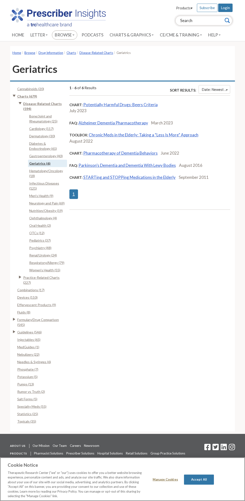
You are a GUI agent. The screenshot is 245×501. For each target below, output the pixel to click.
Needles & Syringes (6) (34, 362)
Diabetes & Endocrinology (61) (43, 146)
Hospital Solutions (110, 453)
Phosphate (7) (27, 369)
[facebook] (207, 448)
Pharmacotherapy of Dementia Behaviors (120, 153)
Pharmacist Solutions (48, 453)
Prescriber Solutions (80, 453)
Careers (75, 446)
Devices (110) (27, 297)
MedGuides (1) (28, 347)
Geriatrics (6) (39, 163)
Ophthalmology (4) (43, 218)
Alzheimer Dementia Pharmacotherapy (113, 122)
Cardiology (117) (41, 129)
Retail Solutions (136, 453)
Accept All (199, 479)
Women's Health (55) (44, 270)
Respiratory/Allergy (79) (46, 263)
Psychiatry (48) (40, 248)
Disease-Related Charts (96, 53)
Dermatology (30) (42, 136)
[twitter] (215, 448)
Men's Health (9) (41, 196)
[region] (122, 479)
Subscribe (207, 8)
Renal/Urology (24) (43, 255)
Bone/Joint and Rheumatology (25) (43, 118)
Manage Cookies (165, 479)
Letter (38, 34)
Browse (63, 34)
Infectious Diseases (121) (44, 185)
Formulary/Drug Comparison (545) (38, 322)
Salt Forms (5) (27, 399)
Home (18, 34)
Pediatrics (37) (40, 240)
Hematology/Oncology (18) (46, 173)
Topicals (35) (26, 421)
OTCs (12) (37, 233)
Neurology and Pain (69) (47, 203)
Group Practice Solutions (167, 453)
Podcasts (92, 34)
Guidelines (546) (29, 332)
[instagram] (232, 448)
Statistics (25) (27, 414)
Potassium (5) (27, 377)
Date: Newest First (216, 89)
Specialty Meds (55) (31, 406)
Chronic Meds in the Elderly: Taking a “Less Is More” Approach (143, 134)
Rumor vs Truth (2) (31, 392)
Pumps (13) (25, 384)
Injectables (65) (28, 340)
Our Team (60, 446)
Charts (71, 53)
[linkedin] (223, 448)
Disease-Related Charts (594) (42, 106)
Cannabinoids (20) (30, 89)
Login (225, 8)
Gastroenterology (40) (46, 156)
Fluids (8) (23, 312)
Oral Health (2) (40, 225)
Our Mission (41, 446)
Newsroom (91, 446)
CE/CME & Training (180, 34)
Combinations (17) (31, 290)
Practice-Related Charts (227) (41, 280)
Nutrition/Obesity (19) (46, 211)
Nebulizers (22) (28, 354)
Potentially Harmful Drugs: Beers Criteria (120, 104)
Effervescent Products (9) (36, 305)
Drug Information (51, 53)
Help (213, 34)
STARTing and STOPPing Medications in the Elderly (129, 177)
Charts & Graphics (131, 34)
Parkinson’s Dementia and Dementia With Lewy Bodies (127, 165)
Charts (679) (27, 96)
